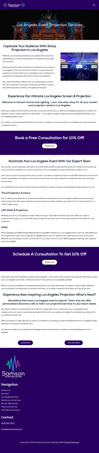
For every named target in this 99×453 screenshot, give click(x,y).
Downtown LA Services (11, 400)
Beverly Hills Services (9, 403)
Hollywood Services (9, 407)
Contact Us (5, 390)
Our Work (5, 394)
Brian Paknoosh (72, 442)
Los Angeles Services (9, 397)
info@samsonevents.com (11, 429)
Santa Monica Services (10, 410)
